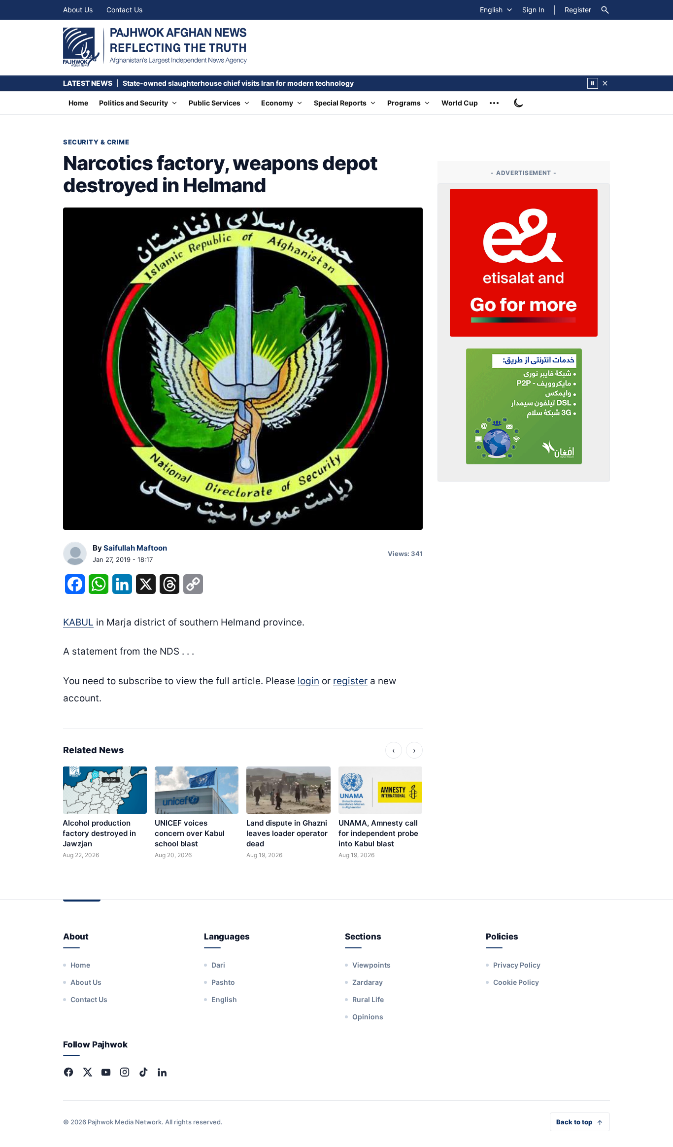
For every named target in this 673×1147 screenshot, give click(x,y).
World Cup (459, 103)
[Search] (605, 10)
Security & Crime (96, 142)
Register (578, 9)
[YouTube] (106, 1072)
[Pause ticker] (592, 83)
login (308, 681)
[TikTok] (143, 1072)
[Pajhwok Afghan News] (155, 47)
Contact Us (124, 9)
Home (78, 103)
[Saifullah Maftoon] (75, 554)
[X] (87, 1072)
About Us (78, 9)
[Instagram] (124, 1072)
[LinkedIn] (162, 1072)
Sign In (533, 9)
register (350, 681)
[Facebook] (68, 1072)
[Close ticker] (605, 83)
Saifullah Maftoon (135, 548)
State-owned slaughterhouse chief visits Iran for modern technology (238, 83)
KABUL (78, 622)
